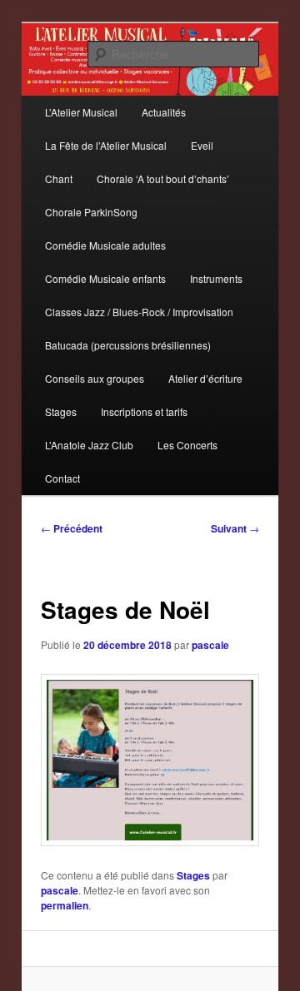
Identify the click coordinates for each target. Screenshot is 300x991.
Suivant (235, 528)
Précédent (71, 528)
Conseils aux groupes (94, 378)
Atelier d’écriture (205, 378)
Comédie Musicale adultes (105, 245)
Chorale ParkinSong (91, 212)
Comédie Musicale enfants (105, 278)
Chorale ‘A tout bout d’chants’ (163, 178)
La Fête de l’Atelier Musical (106, 145)
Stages (61, 411)
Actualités (164, 112)
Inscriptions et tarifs (144, 411)
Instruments (216, 278)
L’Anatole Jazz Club (89, 445)
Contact (62, 478)
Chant (58, 178)
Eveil (202, 145)
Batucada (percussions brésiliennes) (128, 345)
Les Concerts (188, 445)
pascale (210, 644)
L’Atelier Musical (81, 112)
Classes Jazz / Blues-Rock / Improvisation (139, 312)
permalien (64, 905)
